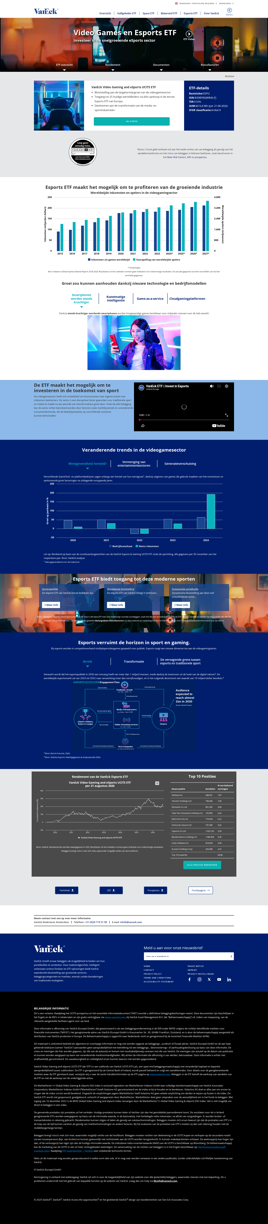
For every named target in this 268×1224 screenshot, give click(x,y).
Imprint (192, 970)
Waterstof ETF (169, 13)
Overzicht (105, 13)
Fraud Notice (196, 966)
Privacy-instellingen (201, 974)
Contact (149, 970)
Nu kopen (131, 121)
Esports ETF (191, 13)
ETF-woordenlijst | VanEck (77, 1150)
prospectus (201, 157)
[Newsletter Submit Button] (231, 956)
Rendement (112, 65)
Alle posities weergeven (202, 865)
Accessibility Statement (159, 981)
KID (189, 157)
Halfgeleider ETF (126, 13)
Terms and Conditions (157, 978)
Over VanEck (211, 13)
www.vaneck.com (115, 1017)
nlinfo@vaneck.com (131, 922)
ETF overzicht (64, 65)
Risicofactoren (210, 65)
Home (147, 966)
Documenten (161, 65)
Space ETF (148, 13)
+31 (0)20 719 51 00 (96, 922)
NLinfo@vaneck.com (165, 1180)
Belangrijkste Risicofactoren (109, 620)
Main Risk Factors (176, 157)
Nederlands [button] (225, 3)
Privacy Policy (153, 974)
